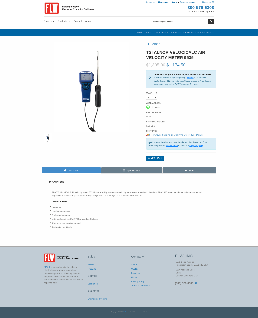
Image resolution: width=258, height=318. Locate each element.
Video (191, 170)
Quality (134, 269)
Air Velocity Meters (156, 32)
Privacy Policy (137, 281)
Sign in (174, 2)
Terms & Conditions (140, 285)
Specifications (133, 170)
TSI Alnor (153, 44)
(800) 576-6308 (184, 283)
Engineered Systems (97, 299)
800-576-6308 (201, 7)
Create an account (187, 2)
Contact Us (150, 2)
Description (73, 170)
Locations (135, 273)
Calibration (93, 284)
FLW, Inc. (126, 312)
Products (92, 269)
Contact (135, 277)
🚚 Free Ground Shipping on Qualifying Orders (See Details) (174, 135)
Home (139, 32)
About (134, 264)
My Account (163, 2)
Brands (91, 264)
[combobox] (179, 21)
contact (190, 77)
